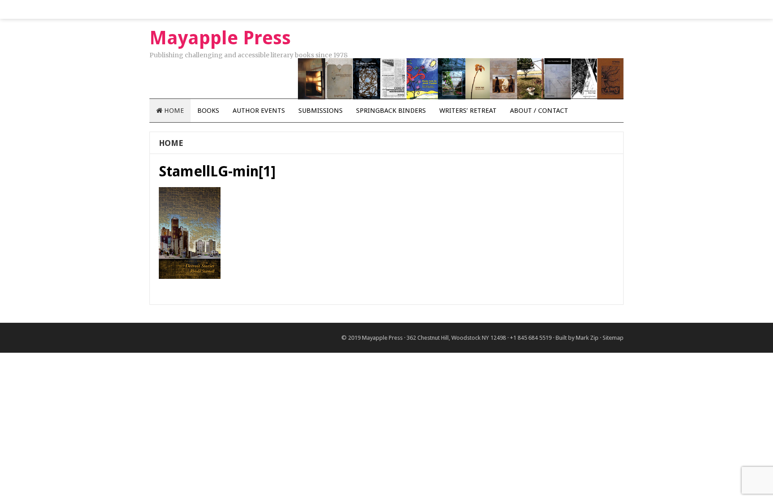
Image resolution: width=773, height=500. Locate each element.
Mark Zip (587, 337)
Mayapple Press (382, 337)
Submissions (320, 111)
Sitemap (613, 337)
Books (208, 111)
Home (173, 111)
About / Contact (539, 111)
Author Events (259, 111)
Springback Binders (391, 111)
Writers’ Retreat (468, 111)
